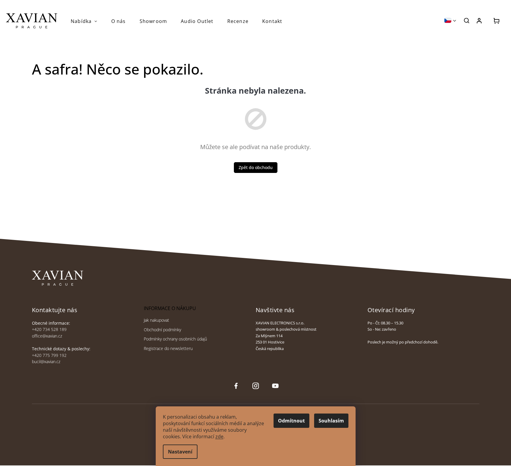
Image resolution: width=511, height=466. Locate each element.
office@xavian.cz (47, 336)
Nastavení (180, 451)
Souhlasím (331, 420)
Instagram (255, 386)
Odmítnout (291, 420)
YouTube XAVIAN (275, 386)
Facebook (235, 386)
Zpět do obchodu (256, 167)
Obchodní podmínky (162, 329)
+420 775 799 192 (49, 355)
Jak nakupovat (156, 320)
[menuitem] (84, 21)
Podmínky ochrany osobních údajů (175, 339)
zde (219, 436)
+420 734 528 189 (49, 329)
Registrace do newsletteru (168, 348)
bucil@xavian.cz (46, 361)
